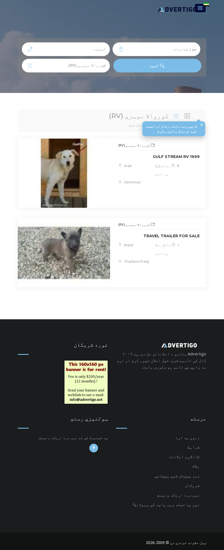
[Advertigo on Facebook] (93, 448)
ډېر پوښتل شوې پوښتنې (177, 475)
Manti (128, 244)
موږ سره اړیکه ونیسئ (178, 495)
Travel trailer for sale (171, 235)
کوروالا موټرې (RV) (134, 145)
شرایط (193, 447)
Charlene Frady (136, 261)
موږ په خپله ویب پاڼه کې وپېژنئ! (166, 504)
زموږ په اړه (187, 437)
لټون (154, 65)
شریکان (192, 485)
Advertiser (132, 182)
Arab (127, 165)
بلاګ (196, 466)
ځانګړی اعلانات (184, 456)
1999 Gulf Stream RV (176, 156)
